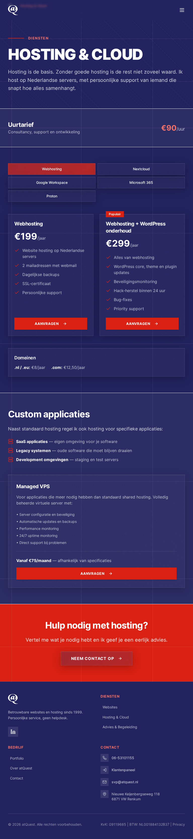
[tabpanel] (96, 295)
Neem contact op (92, 658)
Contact (16, 778)
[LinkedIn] (13, 732)
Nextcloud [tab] (141, 169)
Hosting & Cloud (116, 717)
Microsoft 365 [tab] (141, 182)
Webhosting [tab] (52, 169)
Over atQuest (21, 768)
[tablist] (96, 182)
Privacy (179, 824)
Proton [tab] (51, 196)
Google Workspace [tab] (52, 182)
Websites (110, 707)
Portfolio (17, 758)
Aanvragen (47, 323)
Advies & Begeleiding (120, 727)
